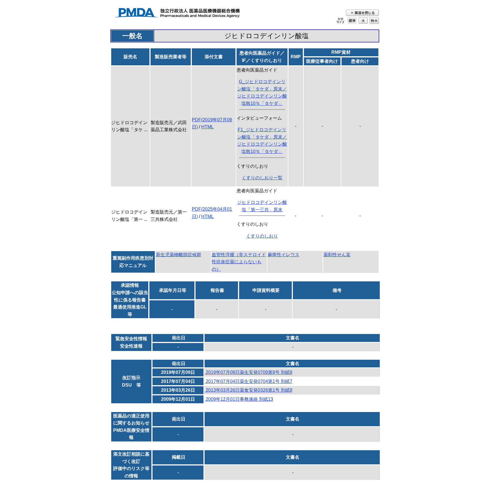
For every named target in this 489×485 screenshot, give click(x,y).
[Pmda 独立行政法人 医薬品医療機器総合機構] (177, 14)
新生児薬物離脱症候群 (178, 254)
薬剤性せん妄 (337, 254)
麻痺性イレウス (283, 254)
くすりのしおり (262, 236)
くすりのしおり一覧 (262, 177)
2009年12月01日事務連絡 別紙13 (239, 399)
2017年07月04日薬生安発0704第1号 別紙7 (248, 381)
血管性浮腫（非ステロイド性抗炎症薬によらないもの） (239, 261)
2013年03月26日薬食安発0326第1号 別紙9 (248, 390)
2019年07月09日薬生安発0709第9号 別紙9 (248, 372)
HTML (207, 126)
